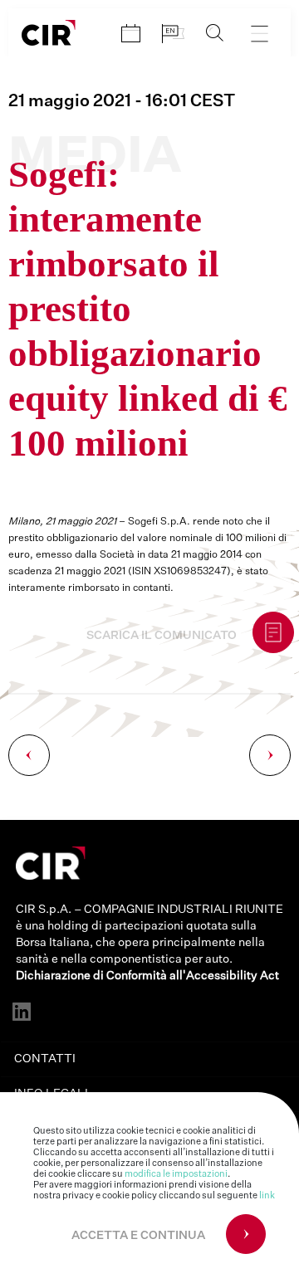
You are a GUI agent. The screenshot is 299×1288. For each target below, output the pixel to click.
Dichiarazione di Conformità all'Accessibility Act (147, 976)
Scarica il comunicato (161, 636)
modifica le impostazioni (176, 1173)
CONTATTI (45, 1059)
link (267, 1195)
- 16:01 (121, 101)
